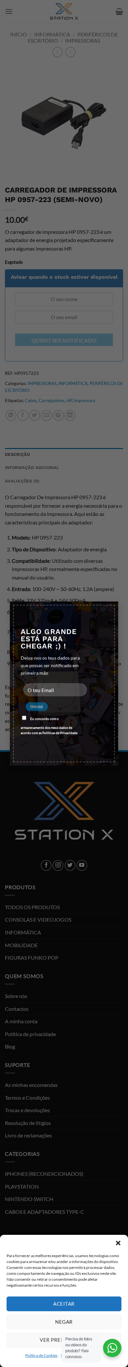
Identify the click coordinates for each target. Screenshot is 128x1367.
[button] (118, 1243)
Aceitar (64, 1304)
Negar (64, 1322)
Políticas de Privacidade (59, 732)
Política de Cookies (41, 1355)
